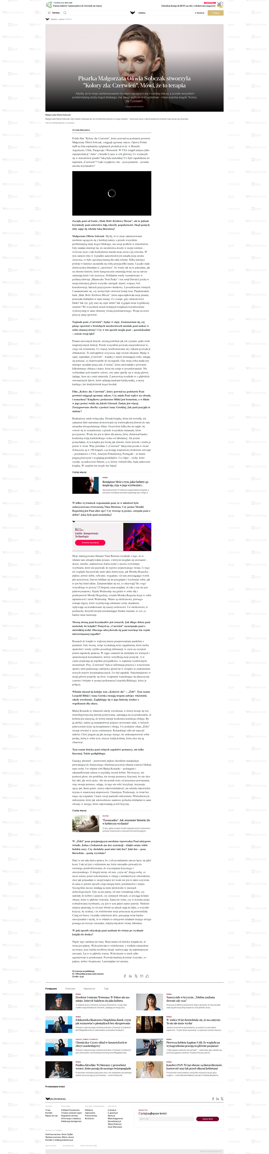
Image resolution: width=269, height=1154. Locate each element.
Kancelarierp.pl (114, 1121)
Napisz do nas (51, 1116)
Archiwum (89, 1118)
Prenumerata (91, 1116)
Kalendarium (68, 1146)
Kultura (105, 816)
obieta (141, 13)
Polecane (70, 988)
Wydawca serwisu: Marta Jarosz (59, 1137)
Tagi (106, 988)
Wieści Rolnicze (114, 1124)
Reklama (89, 1110)
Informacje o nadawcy (71, 1118)
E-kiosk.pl (112, 1110)
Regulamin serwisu (69, 1116)
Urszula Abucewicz (81, 130)
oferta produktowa (88, 1146)
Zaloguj (215, 13)
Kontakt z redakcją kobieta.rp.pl (59, 1140)
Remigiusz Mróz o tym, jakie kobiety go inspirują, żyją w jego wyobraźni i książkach (125, 483)
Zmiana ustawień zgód (71, 1113)
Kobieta (54, 19)
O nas (47, 1110)
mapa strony (50, 1146)
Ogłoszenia (90, 1113)
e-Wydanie (199, 13)
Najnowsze (89, 988)
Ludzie (61, 19)
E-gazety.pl (113, 1113)
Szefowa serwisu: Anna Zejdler (59, 1134)
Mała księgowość (115, 1118)
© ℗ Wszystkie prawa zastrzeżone (88, 974)
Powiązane (51, 988)
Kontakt (48, 1113)
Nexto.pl (111, 1116)
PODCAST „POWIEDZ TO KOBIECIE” (87, 1039)
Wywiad (68, 19)
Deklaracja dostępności (71, 1121)
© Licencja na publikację (83, 971)
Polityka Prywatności (70, 1110)
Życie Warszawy (115, 1127)
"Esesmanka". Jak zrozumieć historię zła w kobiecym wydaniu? (126, 822)
